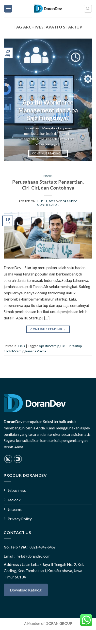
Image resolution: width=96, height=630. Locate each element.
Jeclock (14, 499)
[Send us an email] (18, 459)
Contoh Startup (14, 351)
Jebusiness (17, 490)
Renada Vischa (35, 351)
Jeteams (15, 509)
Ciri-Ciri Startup (71, 346)
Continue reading (48, 153)
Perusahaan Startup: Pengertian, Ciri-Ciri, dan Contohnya (48, 185)
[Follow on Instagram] (8, 459)
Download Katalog (26, 590)
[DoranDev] (48, 8)
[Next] (84, 100)
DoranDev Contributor (57, 203)
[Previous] (11, 100)
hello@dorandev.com (33, 556)
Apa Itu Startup (49, 346)
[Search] (88, 9)
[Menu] (8, 9)
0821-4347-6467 (43, 547)
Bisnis (48, 176)
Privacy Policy (20, 518)
